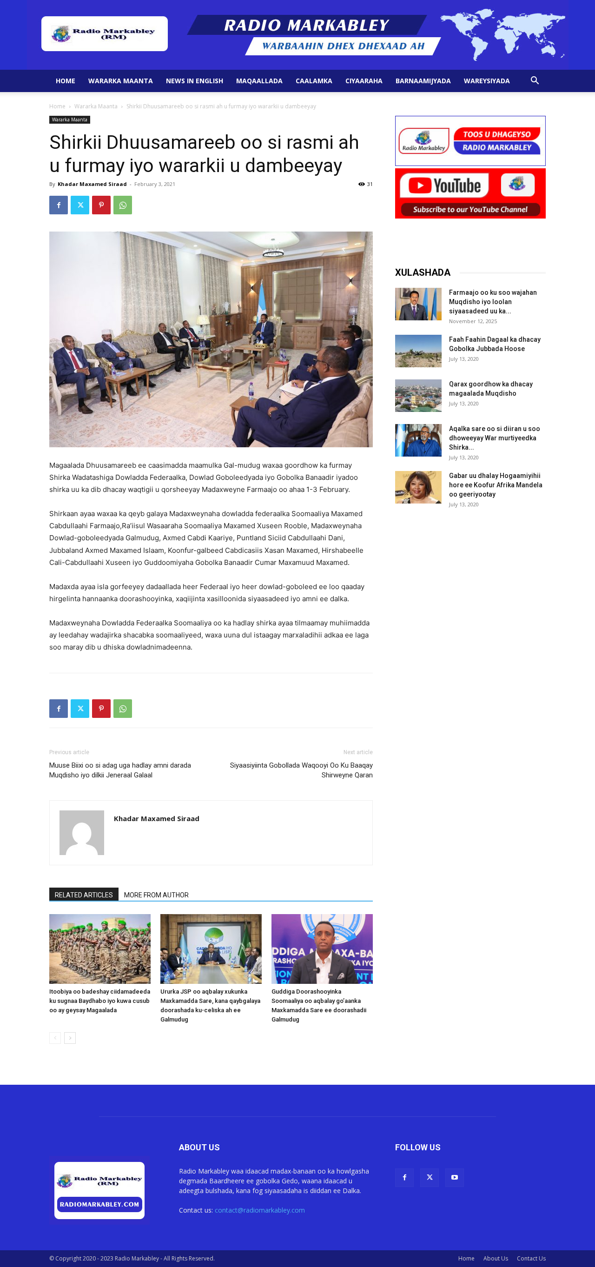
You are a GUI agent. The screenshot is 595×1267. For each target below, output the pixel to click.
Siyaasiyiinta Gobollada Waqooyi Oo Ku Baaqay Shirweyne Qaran (301, 770)
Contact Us (531, 1258)
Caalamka (314, 80)
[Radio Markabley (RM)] (298, 35)
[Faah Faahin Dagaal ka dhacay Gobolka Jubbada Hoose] (418, 351)
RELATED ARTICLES (84, 895)
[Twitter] (80, 205)
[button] (534, 81)
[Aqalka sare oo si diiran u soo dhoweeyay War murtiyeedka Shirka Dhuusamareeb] (418, 440)
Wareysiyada (487, 80)
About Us (495, 1258)
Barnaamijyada (423, 80)
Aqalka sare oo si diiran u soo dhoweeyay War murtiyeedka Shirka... (494, 438)
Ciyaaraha (364, 80)
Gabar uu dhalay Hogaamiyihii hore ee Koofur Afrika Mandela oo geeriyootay (495, 485)
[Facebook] (58, 205)
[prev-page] (55, 1038)
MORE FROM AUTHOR (156, 895)
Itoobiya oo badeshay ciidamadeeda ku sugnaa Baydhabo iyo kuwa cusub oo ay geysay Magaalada (99, 1001)
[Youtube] (454, 1177)
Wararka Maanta (120, 80)
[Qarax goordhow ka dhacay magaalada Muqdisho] (418, 395)
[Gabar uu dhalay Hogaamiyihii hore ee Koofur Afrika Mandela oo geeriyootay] (418, 487)
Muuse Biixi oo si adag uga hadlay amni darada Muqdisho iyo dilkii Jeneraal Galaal (120, 770)
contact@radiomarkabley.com (260, 1210)
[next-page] (70, 1038)
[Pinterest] (101, 205)
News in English (194, 80)
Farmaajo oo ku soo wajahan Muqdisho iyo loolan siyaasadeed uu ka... (493, 302)
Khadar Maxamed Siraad (92, 183)
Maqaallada (259, 80)
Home (65, 80)
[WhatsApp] (122, 205)
